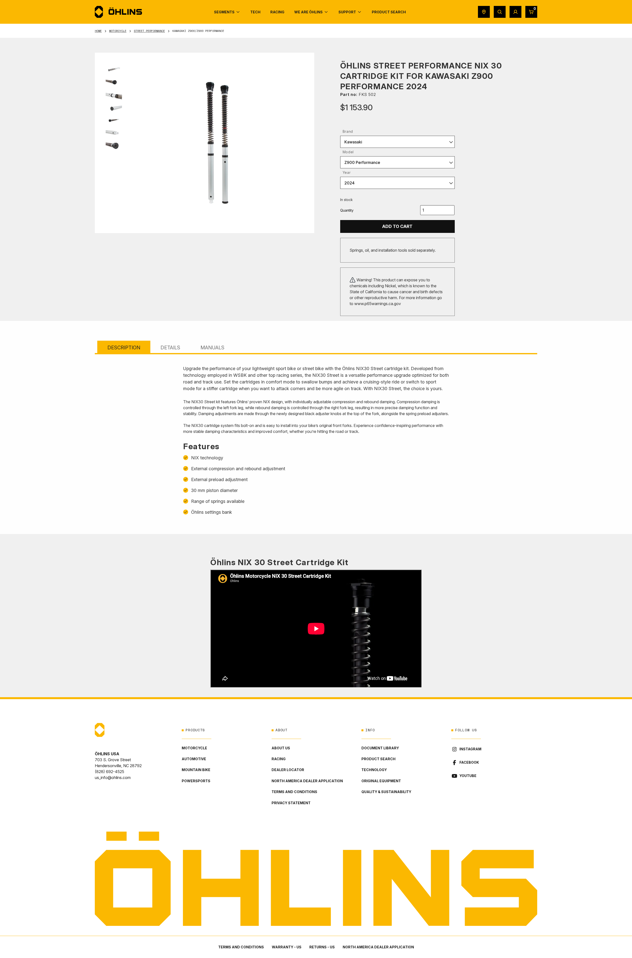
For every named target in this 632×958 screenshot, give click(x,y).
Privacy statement (291, 803)
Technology (374, 770)
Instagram (470, 749)
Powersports (196, 781)
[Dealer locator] (484, 12)
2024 (349, 182)
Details (170, 348)
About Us (281, 748)
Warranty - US (286, 947)
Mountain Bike (196, 770)
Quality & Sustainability (386, 792)
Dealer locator (288, 770)
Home (98, 31)
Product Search (378, 759)
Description (123, 348)
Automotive (194, 759)
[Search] (500, 12)
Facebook (469, 762)
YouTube (467, 776)
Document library (380, 748)
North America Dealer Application (307, 781)
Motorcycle (117, 31)
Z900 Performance (362, 162)
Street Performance (149, 31)
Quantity (347, 210)
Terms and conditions (294, 792)
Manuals (212, 348)
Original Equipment (381, 781)
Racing (279, 759)
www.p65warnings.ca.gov (377, 303)
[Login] (515, 12)
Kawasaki (353, 141)
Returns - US (322, 947)
